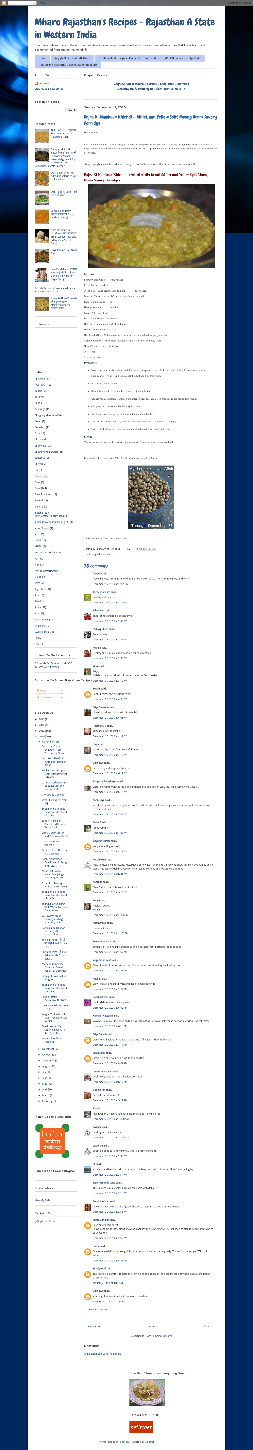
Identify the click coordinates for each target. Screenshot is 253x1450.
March (46, 1095)
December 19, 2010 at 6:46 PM (110, 792)
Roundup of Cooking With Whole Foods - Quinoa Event (54, 907)
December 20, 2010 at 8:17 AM (110, 1082)
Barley (38, 396)
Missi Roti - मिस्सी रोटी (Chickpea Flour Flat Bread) (54, 762)
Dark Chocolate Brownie (50, 843)
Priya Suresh (100, 1034)
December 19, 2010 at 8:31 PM (110, 874)
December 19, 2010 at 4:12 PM (110, 736)
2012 (42, 725)
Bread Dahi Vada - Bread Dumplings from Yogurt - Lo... (53, 874)
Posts (42, 690)
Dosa (38, 482)
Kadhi (38, 540)
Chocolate (40, 445)
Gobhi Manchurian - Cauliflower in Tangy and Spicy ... (54, 862)
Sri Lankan (40, 625)
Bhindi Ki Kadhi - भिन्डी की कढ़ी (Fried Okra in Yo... (55, 943)
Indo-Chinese (42, 528)
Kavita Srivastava (102, 1015)
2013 (42, 719)
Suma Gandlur (101, 1220)
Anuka (96, 978)
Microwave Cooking (46, 552)
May (45, 1083)
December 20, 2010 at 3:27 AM (110, 989)
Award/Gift (41, 384)
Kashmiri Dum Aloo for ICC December (54, 852)
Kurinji (96, 900)
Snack (38, 607)
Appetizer (40, 378)
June (45, 1078)
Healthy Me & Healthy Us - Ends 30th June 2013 (151, 89)
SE (94, 1164)
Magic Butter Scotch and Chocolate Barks (55, 835)
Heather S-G (99, 726)
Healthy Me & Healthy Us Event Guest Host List (68, 65)
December (48, 741)
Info (37, 534)
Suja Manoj (99, 1053)
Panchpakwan (100, 997)
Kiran (96, 666)
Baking (38, 391)
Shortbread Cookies (53, 794)
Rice (107, 554)
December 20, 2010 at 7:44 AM (110, 1044)
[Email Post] (128, 549)
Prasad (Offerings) (45, 571)
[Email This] (139, 549)
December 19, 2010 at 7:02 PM (110, 814)
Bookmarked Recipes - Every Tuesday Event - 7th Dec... (54, 988)
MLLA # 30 (121, 458)
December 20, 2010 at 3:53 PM (110, 1238)
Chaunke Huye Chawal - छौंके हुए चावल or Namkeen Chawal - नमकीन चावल (64, 303)
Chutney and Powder (46, 451)
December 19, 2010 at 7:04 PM (110, 833)
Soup (37, 613)
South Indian (42, 619)
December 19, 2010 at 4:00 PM (110, 699)
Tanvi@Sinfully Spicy (104, 1182)
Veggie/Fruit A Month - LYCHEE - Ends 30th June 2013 (151, 84)
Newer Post (93, 1326)
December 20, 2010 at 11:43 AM (111, 1137)
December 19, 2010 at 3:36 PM (110, 658)
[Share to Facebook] (150, 549)
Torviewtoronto (101, 592)
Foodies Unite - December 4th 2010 (54, 999)
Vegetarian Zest (102, 960)
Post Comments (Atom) (159, 1336)
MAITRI (38, 546)
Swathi (96, 688)
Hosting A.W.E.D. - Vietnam (51, 1040)
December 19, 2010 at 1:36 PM (110, 621)
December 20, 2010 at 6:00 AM (110, 1007)
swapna (97, 1127)
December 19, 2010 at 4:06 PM (110, 717)
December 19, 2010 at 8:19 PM (110, 851)
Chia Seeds (41, 439)
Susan (154, 458)
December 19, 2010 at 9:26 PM (110, 892)
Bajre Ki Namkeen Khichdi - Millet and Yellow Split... (54, 824)
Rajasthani (98, 554)
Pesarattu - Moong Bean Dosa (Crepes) (54, 885)
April (45, 1089)
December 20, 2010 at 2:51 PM (110, 1211)
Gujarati (39, 506)
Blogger (149, 1442)
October (47, 1054)
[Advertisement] (77, 1377)
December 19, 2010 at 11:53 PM (110, 933)
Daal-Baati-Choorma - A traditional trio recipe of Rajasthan (64, 176)
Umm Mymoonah (102, 1071)
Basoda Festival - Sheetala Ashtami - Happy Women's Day (55, 290)
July (44, 1072)
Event (38, 488)
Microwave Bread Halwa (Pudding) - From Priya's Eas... (53, 919)
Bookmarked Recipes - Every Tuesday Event (127, 58)
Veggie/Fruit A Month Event (72, 58)
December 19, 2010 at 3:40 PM (110, 680)
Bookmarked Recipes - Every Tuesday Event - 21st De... (54, 812)
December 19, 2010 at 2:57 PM (110, 639)
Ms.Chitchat (99, 859)
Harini (96, 1246)
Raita (37, 583)
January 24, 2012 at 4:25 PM (108, 1301)
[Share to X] (146, 549)
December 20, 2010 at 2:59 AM (110, 970)
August (46, 1066)
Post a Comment (98, 1309)
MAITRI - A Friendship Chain (182, 58)
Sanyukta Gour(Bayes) (105, 781)
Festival (39, 500)
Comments (45, 697)
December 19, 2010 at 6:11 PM (110, 773)
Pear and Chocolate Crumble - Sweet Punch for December (55, 967)
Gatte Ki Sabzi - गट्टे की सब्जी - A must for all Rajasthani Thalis (63, 133)
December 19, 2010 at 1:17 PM (110, 602)
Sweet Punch (42, 632)
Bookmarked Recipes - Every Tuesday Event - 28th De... (54, 774)
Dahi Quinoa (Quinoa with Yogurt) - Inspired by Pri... (53, 931)
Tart (37, 637)
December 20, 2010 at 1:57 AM (110, 952)
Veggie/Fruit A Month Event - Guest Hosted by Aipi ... (55, 1018)
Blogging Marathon (46, 415)
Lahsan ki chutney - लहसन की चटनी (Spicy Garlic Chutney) (62, 214)
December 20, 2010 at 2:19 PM (110, 1193)
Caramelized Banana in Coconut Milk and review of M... (54, 786)
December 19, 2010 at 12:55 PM (110, 584)
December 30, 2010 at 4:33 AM (110, 1260)
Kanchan (97, 882)
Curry (38, 464)
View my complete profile (49, 88)
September (48, 1060)
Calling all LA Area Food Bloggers (55, 978)
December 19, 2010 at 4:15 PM (110, 755)
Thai (37, 644)
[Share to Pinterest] (154, 549)
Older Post (209, 1326)
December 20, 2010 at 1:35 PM (110, 1156)
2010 (42, 736)
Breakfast (40, 427)
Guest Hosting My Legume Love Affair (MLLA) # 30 (54, 1030)
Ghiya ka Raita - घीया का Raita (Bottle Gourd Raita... (54, 955)
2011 (42, 730)
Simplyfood (99, 1268)
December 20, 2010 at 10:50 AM (111, 1119)
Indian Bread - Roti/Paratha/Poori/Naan (49, 514)
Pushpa (97, 647)
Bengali (39, 403)
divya (96, 744)
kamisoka (124, 1442)
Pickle (38, 564)
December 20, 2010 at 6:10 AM (110, 1026)
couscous (40, 457)
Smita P (97, 822)
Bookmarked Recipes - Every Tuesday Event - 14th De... (54, 895)
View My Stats (42, 1200)
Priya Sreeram (101, 707)
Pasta (38, 558)
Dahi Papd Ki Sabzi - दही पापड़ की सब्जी (64, 194)
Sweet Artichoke (102, 941)
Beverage (40, 409)
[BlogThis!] (142, 549)
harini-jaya (99, 800)
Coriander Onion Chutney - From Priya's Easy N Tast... (54, 750)
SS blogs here (100, 629)
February (47, 1101)
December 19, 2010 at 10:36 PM (110, 915)
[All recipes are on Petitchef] (141, 1432)
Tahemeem (99, 610)
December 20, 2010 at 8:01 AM (110, 1063)
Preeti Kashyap (101, 1201)
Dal (36, 470)
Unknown (98, 763)
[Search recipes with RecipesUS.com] (45, 1221)
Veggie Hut (99, 1090)
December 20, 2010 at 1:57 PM (110, 1174)
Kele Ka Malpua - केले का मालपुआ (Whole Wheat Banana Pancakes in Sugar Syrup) (64, 274)
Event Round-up (43, 494)
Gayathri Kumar (101, 841)
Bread (38, 421)
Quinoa (39, 577)
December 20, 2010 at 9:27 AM (110, 1100)
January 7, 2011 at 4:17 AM (108, 1283)
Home (42, 58)
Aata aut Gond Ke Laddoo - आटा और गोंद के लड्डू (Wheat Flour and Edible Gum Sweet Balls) (64, 237)
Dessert (39, 476)
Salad (38, 601)
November (48, 1049)
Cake (37, 433)
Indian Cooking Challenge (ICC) (52, 522)
